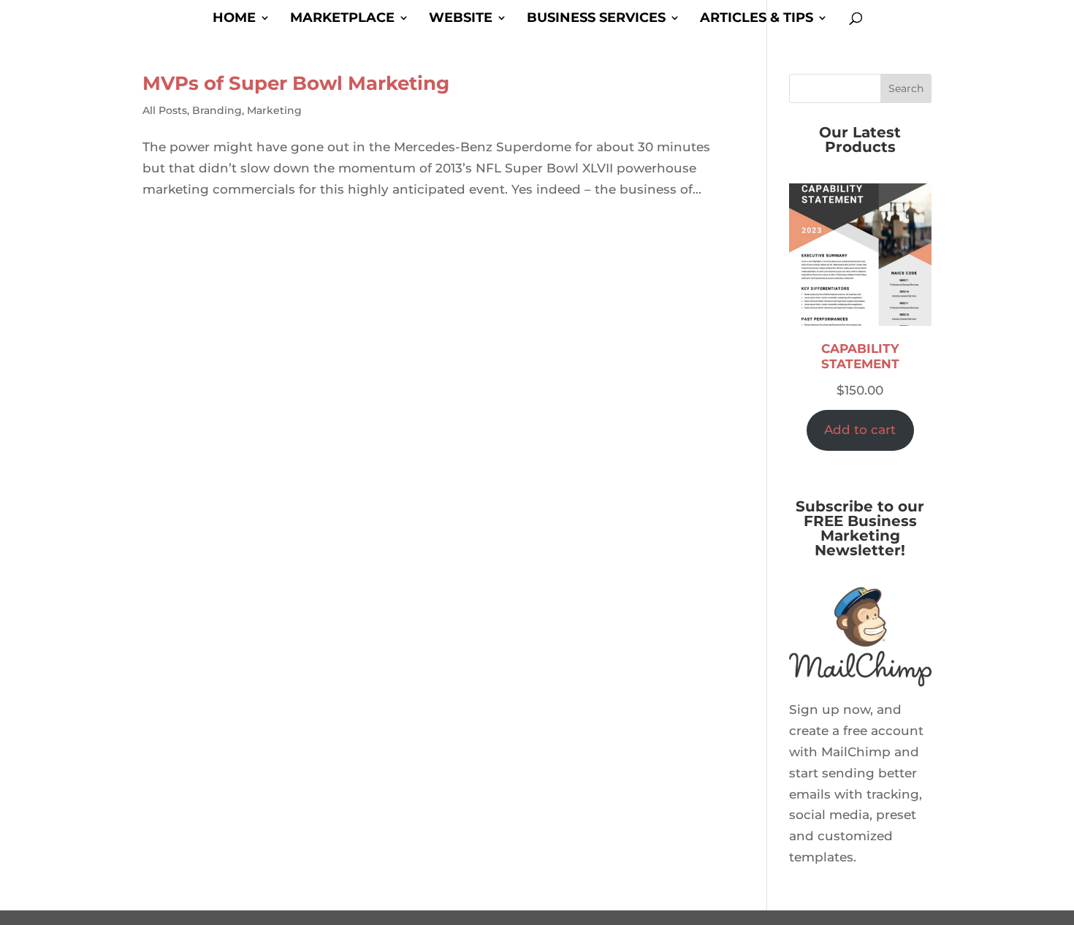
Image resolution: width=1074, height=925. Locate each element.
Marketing (274, 110)
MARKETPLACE (342, 19)
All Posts (164, 110)
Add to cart (860, 429)
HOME (234, 19)
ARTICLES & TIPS (756, 19)
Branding (217, 110)
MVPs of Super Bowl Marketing (295, 83)
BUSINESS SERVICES (596, 19)
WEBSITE (460, 19)
